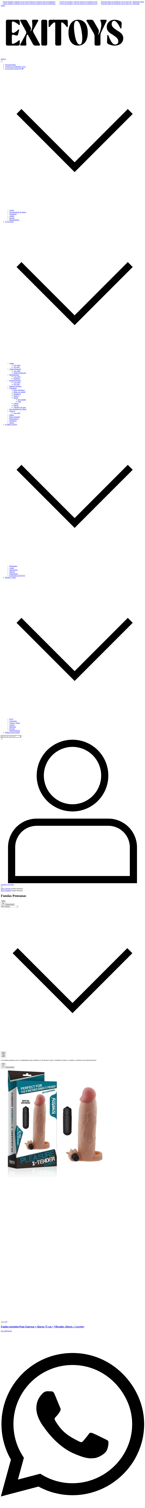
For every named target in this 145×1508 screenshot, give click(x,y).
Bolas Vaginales (14, 417)
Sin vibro (17, 367)
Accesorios (13, 721)
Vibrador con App (20, 407)
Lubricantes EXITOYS (17, 576)
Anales (11, 210)
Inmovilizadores (14, 731)
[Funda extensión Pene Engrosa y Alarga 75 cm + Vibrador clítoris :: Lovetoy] (55, 1177)
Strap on (12, 411)
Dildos (11, 415)
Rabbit (16, 398)
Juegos (11, 423)
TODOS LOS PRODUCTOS (15, 67)
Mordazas (12, 727)
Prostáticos (13, 421)
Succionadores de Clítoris (17, 409)
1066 (3, 901)
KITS (11, 719)
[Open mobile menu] (2, 61)
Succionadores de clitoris (17, 212)
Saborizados (13, 570)
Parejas (16, 405)
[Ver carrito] (2, 887)
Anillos (11, 216)
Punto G (16, 396)
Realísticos (17, 394)
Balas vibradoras (19, 390)
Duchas (11, 218)
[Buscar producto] (2, 738)
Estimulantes (13, 574)
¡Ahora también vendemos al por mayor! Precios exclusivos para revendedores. (29, 2)
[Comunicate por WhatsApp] (72, 1506)
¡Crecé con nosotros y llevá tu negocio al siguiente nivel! (78, 2)
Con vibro (17, 365)
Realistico (17, 379)
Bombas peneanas (15, 386)
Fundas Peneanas (15, 380)
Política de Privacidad (12, 732)
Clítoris (16, 403)
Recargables (22, 400)
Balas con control (19, 392)
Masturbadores (14, 220)
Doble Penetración (20, 373)
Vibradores (13, 214)
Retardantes (13, 566)
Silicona (12, 572)
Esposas (12, 729)
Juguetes (8, 889)
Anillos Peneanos (15, 369)
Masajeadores (13, 419)
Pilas (19, 401)
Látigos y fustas (14, 723)
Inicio (3, 889)
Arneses (12, 725)
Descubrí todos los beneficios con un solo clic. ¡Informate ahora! (122, 2)
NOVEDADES (10, 65)
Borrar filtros (10, 904)
